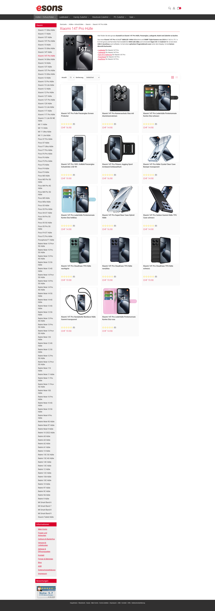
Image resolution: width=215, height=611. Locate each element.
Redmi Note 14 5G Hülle (45, 294)
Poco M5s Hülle (44, 202)
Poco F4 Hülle (43, 168)
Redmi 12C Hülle (44, 473)
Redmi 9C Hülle (44, 491)
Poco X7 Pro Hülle (45, 139)
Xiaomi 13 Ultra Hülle (46, 74)
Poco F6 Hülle (43, 157)
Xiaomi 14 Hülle (44, 63)
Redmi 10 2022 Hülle (46, 433)
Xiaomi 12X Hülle (45, 104)
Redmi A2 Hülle (44, 444)
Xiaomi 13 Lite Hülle (46, 85)
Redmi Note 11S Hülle (44, 369)
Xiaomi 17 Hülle (44, 34)
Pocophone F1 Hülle (46, 240)
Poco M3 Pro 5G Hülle (44, 180)
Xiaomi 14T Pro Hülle (76, 28)
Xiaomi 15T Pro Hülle (46, 41)
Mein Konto (42, 529)
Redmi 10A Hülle (44, 477)
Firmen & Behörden (45, 559)
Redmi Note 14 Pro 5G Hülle (45, 282)
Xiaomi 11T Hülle (45, 111)
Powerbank (102, 57)
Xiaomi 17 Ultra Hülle (46, 30)
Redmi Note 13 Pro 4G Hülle (45, 319)
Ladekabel (63, 17)
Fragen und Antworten (42, 534)
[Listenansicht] (176, 77)
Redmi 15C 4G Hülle (46, 458)
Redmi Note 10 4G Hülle (45, 404)
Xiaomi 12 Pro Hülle (46, 92)
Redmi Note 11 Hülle (46, 374)
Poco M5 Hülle (44, 198)
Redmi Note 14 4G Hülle (45, 301)
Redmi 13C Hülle (44, 466)
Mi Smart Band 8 (44, 510)
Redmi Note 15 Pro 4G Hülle (45, 257)
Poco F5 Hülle (43, 165)
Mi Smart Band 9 (44, 513)
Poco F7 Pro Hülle (45, 150)
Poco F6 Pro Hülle (45, 154)
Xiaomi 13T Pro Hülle (46, 70)
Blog (40, 562)
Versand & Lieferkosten (43, 544)
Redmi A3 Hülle (44, 440)
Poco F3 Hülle (43, 172)
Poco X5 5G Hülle (45, 223)
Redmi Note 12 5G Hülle (45, 350)
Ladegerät (101, 52)
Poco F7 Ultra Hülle (45, 146)
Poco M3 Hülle (44, 176)
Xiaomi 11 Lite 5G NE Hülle (46, 119)
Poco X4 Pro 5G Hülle (44, 218)
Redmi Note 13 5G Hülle (45, 313)
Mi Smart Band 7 (44, 506)
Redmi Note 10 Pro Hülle (45, 398)
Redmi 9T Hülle (44, 488)
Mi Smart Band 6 (44, 502)
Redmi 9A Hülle (44, 495)
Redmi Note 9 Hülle (45, 429)
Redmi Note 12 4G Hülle (45, 344)
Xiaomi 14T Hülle (45, 52)
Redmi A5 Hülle (44, 436)
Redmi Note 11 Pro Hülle (45, 379)
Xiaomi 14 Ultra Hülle (46, 59)
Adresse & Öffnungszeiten (44, 550)
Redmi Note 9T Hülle (46, 425)
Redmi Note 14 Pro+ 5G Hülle (46, 276)
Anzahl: (64, 77)
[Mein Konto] (173, 9)
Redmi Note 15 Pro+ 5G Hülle (46, 245)
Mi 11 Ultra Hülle (44, 132)
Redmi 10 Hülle (44, 484)
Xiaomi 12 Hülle (44, 89)
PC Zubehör (119, 17)
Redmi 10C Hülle (44, 480)
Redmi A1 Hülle (44, 447)
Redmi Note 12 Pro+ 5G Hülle (46, 363)
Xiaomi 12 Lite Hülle (46, 107)
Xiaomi (39, 25)
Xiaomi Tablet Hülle (46, 517)
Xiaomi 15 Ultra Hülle (46, 48)
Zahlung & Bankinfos (46, 539)
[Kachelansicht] (172, 77)
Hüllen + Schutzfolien (44, 17)
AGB (40, 566)
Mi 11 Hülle (42, 124)
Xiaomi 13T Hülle (45, 67)
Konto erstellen (104, 603)
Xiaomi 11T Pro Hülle (46, 114)
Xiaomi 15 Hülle (44, 45)
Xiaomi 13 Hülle (44, 78)
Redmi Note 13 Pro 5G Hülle (45, 325)
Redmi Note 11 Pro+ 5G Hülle (46, 385)
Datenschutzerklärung (46, 570)
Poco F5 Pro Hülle (45, 161)
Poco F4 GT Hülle (45, 233)
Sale (131, 17)
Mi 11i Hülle (42, 128)
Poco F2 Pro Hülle (45, 236)
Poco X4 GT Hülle (45, 213)
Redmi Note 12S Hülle (44, 338)
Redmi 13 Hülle (44, 451)
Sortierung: (80, 77)
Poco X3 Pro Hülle (45, 209)
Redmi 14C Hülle (44, 462)
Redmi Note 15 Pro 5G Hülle (45, 251)
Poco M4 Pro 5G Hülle (44, 193)
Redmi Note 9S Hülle (46, 422)
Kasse (88, 603)
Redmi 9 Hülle (43, 499)
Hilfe (129, 603)
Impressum (42, 574)
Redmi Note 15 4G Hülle (45, 269)
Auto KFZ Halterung (105, 55)
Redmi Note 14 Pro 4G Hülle (45, 288)
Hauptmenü (73, 603)
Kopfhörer (101, 59)
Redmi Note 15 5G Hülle (45, 263)
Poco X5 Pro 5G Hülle (44, 227)
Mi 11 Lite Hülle (44, 135)
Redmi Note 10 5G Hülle (45, 410)
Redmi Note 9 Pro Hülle (45, 416)
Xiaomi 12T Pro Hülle (46, 100)
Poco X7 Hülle (43, 143)
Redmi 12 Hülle (44, 469)
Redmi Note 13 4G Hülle (45, 307)
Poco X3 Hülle (43, 205)
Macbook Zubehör (100, 17)
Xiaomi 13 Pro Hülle (46, 81)
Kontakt (41, 555)
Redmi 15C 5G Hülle (46, 455)
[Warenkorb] (178, 9)
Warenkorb (81, 603)
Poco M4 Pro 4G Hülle (44, 187)
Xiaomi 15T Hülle (45, 37)
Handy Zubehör (80, 17)
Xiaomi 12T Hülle (45, 96)
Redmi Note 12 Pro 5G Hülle (45, 357)
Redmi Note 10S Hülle (44, 391)
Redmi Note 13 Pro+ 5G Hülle (46, 332)
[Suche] (169, 8)
